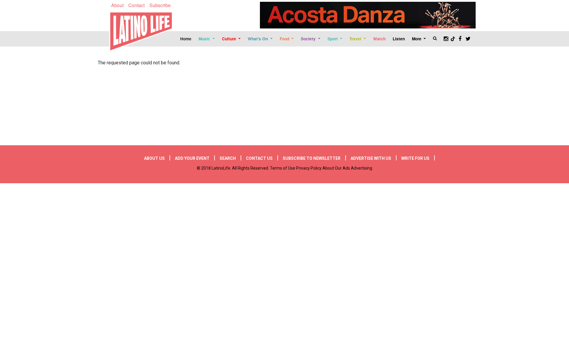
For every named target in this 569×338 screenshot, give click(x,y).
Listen (399, 39)
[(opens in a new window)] (368, 15)
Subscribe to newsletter (312, 158)
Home (185, 39)
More (417, 39)
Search (228, 158)
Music (205, 39)
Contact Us (259, 158)
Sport (333, 39)
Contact (136, 5)
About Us (154, 158)
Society (309, 39)
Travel (355, 39)
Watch (379, 39)
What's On (258, 39)
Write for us (415, 158)
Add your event (192, 158)
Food (285, 39)
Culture (229, 39)
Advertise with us (371, 158)
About (117, 5)
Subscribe (160, 5)
